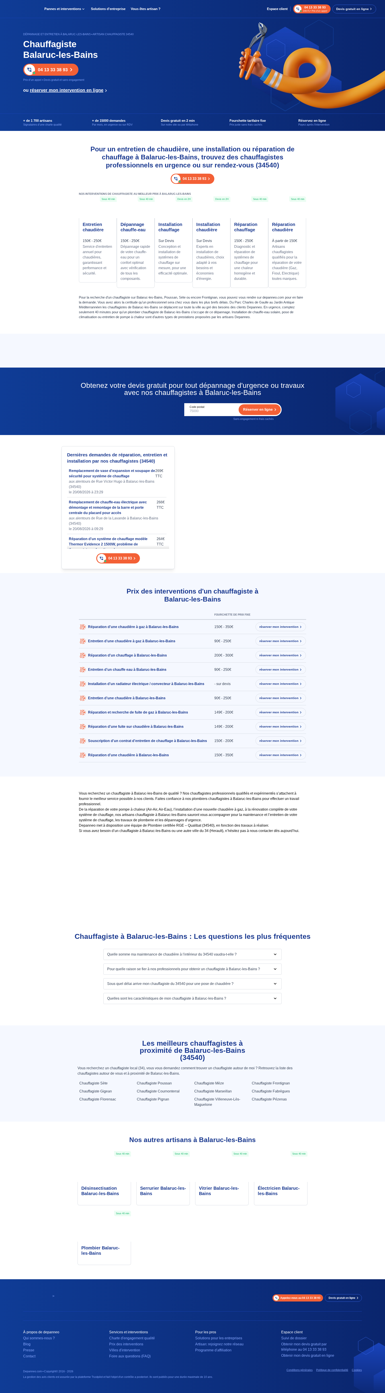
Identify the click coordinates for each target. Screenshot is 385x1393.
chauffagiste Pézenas (269, 1099)
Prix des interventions (126, 1344)
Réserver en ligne (258, 409)
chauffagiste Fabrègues (271, 1091)
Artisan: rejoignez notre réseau (219, 1344)
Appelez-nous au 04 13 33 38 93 (300, 1297)
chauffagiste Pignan (153, 1099)
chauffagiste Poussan (154, 1083)
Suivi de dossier (294, 1338)
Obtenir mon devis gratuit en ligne (307, 1355)
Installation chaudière (208, 227)
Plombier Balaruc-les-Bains (100, 1250)
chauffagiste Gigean (95, 1091)
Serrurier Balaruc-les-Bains (163, 1191)
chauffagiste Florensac (97, 1099)
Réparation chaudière (283, 227)
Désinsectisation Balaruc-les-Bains (100, 1191)
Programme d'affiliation (213, 1350)
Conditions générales (300, 1370)
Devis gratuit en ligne (352, 9)
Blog (27, 1344)
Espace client (277, 9)
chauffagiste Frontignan (271, 1083)
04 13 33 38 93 (53, 69)
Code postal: (197, 407)
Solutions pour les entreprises (218, 1338)
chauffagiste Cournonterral (158, 1091)
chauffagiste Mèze (209, 1083)
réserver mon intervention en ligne (66, 90)
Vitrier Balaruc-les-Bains (219, 1191)
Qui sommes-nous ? (39, 1338)
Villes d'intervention (124, 1350)
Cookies (357, 1370)
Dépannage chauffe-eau (133, 227)
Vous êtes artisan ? (145, 9)
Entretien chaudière (93, 227)
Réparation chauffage (245, 227)
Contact (29, 1356)
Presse (28, 1350)
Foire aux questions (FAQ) (130, 1356)
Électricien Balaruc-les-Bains (279, 1191)
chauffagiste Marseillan (213, 1091)
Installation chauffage (170, 227)
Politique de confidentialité (332, 1370)
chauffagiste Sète (93, 1083)
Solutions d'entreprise (108, 9)
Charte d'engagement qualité (132, 1338)
